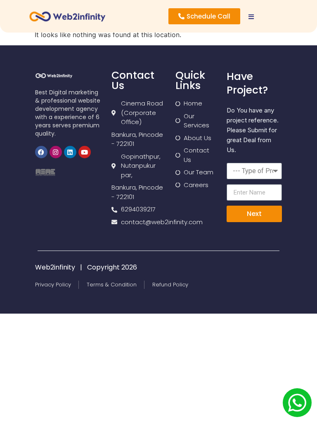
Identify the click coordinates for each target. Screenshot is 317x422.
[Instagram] (56, 152)
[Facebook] (41, 152)
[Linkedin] (70, 152)
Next (254, 213)
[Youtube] (84, 152)
